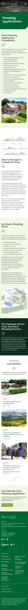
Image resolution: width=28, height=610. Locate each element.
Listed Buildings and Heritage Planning (20, 563)
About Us (20, 505)
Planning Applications (4, 565)
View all (14, 478)
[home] (9, 3)
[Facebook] (2, 539)
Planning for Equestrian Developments (5, 578)
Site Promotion (5, 561)
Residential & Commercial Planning (7, 573)
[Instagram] (5, 539)
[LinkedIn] (7, 539)
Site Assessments (6, 559)
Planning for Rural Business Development (20, 558)
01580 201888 (11, 534)
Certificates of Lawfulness (19, 567)
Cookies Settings (5, 589)
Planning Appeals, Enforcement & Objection (20, 572)
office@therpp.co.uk (6, 535)
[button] (25, 3)
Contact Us (7, 505)
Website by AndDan (6, 591)
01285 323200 (11, 532)
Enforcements (5, 556)
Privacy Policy (5, 586)
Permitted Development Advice (7, 569)
